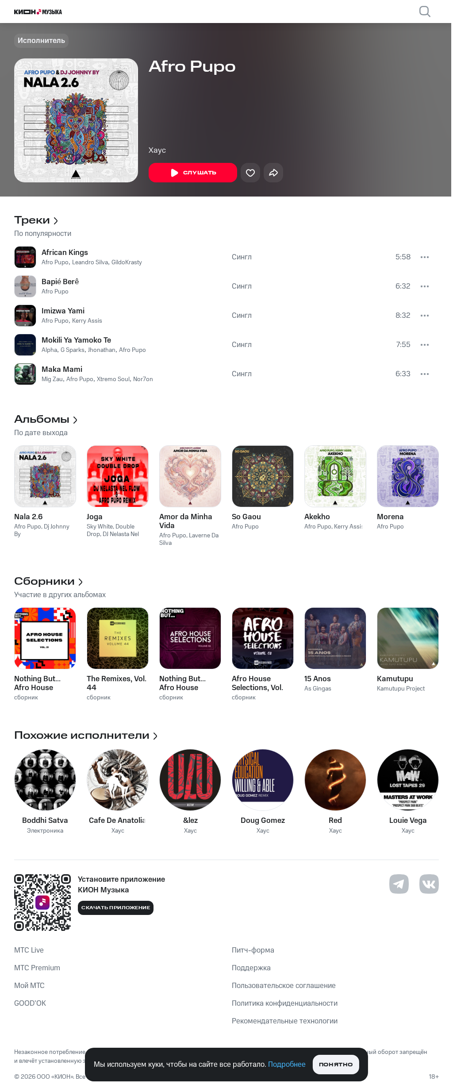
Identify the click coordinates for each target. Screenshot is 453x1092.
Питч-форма (253, 950)
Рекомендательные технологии (285, 1021)
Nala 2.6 (28, 517)
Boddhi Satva (45, 820)
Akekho (317, 517)
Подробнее (287, 1064)
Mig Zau (52, 379)
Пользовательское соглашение (284, 985)
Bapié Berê (60, 282)
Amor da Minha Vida (185, 521)
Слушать (200, 173)
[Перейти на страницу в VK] (429, 884)
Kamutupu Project (401, 688)
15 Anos (317, 679)
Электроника (45, 831)
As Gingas (317, 688)
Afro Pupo (55, 262)
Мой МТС (29, 985)
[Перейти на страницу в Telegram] (399, 884)
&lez (190, 820)
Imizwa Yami (63, 311)
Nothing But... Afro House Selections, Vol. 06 (185, 683)
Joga (95, 517)
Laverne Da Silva (189, 539)
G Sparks (72, 350)
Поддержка (251, 968)
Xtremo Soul (113, 379)
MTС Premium (37, 968)
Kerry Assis (87, 320)
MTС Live (29, 950)
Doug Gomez (263, 820)
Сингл (242, 257)
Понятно (336, 1065)
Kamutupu (395, 679)
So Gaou (246, 517)
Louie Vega (408, 820)
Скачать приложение (115, 908)
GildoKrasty (126, 262)
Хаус (157, 150)
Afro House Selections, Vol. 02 (257, 683)
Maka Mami (62, 369)
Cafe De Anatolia (117, 820)
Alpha (49, 350)
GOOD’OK (30, 1003)
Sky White (100, 526)
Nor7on (143, 379)
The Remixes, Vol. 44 (116, 683)
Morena (390, 517)
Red (335, 820)
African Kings (65, 252)
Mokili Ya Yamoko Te (76, 340)
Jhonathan (101, 350)
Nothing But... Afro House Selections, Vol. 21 (44, 683)
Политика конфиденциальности (285, 1003)
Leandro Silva (90, 262)
